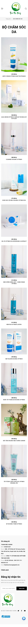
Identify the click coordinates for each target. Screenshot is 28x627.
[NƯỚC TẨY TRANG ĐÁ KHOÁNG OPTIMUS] (14, 379)
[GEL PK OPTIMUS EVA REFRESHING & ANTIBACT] (14, 220)
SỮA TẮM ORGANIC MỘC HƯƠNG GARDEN (14, 440)
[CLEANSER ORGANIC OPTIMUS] (14, 139)
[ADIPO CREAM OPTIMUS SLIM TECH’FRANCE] (14, 54)
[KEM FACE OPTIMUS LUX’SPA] (14, 304)
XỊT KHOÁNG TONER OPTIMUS (14, 524)
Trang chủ (8, 19)
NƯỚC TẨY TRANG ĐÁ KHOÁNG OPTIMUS (14, 399)
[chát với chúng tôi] (24, 618)
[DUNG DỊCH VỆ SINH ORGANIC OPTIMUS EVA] (14, 180)
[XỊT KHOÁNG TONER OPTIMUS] (14, 503)
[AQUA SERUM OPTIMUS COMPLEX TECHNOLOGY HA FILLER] (14, 96)
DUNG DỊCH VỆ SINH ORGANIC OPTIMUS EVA (14, 200)
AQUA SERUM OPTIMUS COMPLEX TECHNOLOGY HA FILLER (14, 117)
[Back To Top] (24, 623)
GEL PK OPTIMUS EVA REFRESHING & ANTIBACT (14, 241)
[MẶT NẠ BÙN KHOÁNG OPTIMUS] (14, 341)
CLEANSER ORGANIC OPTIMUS (14, 159)
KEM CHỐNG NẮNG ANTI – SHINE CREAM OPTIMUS (14, 282)
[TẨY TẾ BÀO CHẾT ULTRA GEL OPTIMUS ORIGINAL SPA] (14, 461)
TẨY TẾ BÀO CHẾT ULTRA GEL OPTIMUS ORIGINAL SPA (14, 482)
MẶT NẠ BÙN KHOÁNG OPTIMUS (14, 359)
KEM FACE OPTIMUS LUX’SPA (14, 324)
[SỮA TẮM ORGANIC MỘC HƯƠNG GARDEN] (14, 420)
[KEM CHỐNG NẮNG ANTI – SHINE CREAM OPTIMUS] (14, 261)
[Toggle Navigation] (2, 9)
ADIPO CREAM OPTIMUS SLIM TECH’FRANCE (14, 76)
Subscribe (21, 588)
